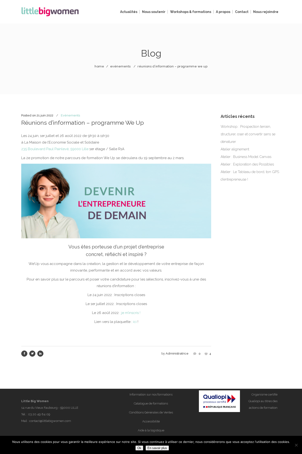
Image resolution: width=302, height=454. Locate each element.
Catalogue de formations (151, 403)
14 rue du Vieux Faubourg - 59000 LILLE (49, 407)
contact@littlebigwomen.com (50, 421)
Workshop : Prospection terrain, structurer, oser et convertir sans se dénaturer (248, 134)
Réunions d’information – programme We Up (82, 122)
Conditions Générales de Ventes (151, 412)
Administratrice (177, 353)
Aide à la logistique (151, 430)
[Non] (296, 445)
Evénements (120, 66)
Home (99, 66)
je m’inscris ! (130, 313)
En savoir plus (157, 448)
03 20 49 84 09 (39, 414)
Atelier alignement (235, 149)
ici (135, 322)
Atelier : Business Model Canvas (246, 157)
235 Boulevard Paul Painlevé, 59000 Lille (54, 149)
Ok (139, 448)
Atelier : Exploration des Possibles (247, 164)
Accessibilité (151, 421)
